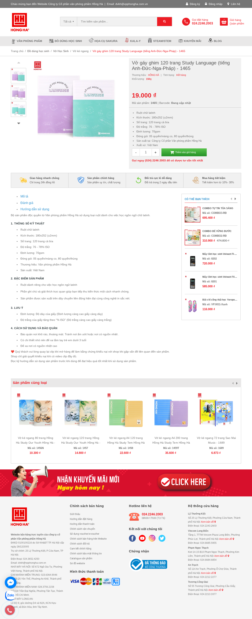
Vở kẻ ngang (81, 51)
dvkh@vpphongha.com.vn (131, 4)
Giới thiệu (75, 514)
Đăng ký (194, 4)
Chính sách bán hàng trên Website (88, 538)
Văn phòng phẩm (29, 41)
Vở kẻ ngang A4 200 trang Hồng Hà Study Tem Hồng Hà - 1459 (171, 442)
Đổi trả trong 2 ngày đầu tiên (161, 180)
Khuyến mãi (192, 41)
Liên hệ (235, 4)
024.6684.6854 (208, 559)
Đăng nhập (215, 4)
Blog (218, 41)
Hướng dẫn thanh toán (82, 524)
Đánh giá (26, 203)
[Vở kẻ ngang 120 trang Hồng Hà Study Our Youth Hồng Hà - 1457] (81, 412)
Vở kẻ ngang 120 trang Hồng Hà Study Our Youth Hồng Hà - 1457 (80, 442)
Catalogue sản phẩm (81, 558)
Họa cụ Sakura (106, 41)
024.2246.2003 (152, 514)
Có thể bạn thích (197, 199)
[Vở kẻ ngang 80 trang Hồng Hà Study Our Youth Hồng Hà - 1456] (35, 412)
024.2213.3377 (208, 594)
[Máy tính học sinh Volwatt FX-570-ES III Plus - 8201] (192, 283)
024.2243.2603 (208, 525)
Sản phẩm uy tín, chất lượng (103, 180)
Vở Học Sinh (61, 51)
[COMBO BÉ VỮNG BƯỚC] (192, 237)
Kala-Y (135, 41)
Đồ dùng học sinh (68, 41)
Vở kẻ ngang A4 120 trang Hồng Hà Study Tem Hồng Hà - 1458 (126, 442)
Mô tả (24, 196)
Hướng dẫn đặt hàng (81, 519)
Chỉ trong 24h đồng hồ (44, 180)
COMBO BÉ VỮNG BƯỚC (217, 231)
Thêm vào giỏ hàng (185, 152)
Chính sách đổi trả (80, 543)
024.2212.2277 (208, 577)
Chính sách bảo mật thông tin (86, 553)
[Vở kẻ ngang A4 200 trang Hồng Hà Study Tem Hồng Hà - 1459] (171, 412)
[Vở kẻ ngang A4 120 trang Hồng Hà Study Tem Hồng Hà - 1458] (126, 412)
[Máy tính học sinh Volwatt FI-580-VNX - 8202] (192, 260)
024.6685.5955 (208, 543)
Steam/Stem (162, 41)
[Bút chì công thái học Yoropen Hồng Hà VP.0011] (192, 306)
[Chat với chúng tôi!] (11, 582)
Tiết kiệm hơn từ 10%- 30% (218, 180)
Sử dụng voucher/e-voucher (84, 533)
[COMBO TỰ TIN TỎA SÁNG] (192, 214)
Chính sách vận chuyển (82, 529)
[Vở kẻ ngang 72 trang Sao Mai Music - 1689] (216, 412)
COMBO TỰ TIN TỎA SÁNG (217, 208)
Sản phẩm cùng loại (30, 383)
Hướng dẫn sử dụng (34, 209)
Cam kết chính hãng (80, 548)
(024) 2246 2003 (155, 160)
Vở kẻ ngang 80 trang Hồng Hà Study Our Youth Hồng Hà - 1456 (35, 442)
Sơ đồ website (77, 563)
